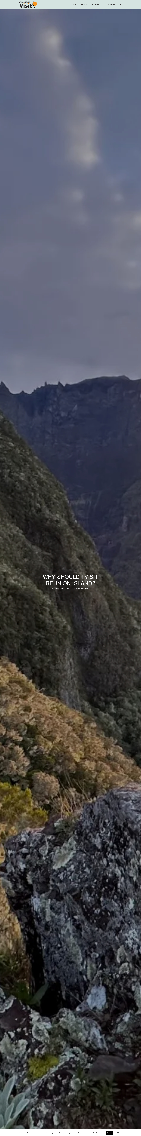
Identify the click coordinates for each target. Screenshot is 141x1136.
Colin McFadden (82, 588)
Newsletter (98, 5)
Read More (117, 1133)
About (75, 5)
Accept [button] (109, 1133)
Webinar (112, 5)
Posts (84, 5)
